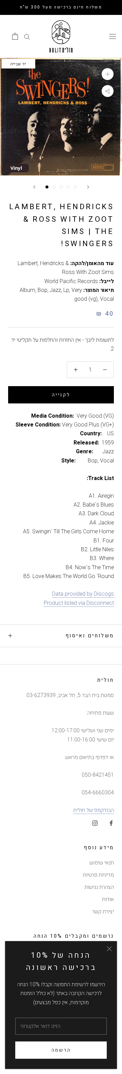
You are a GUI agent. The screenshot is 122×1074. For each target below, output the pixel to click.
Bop (42, 290)
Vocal (107, 299)
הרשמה (61, 1050)
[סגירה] (109, 948)
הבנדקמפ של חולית (93, 810)
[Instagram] (95, 822)
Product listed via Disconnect (79, 603)
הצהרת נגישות (99, 887)
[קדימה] (88, 186)
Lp (66, 290)
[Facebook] (111, 822)
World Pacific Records (71, 281)
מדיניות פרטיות (98, 875)
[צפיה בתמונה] (46, 186)
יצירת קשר (103, 912)
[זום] (108, 74)
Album (27, 290)
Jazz (55, 290)
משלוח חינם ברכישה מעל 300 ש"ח (61, 7)
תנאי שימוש (101, 863)
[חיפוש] (27, 36)
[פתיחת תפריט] (112, 36)
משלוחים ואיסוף (89, 635)
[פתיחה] (15, 36)
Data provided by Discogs (83, 594)
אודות (108, 899)
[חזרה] (34, 186)
